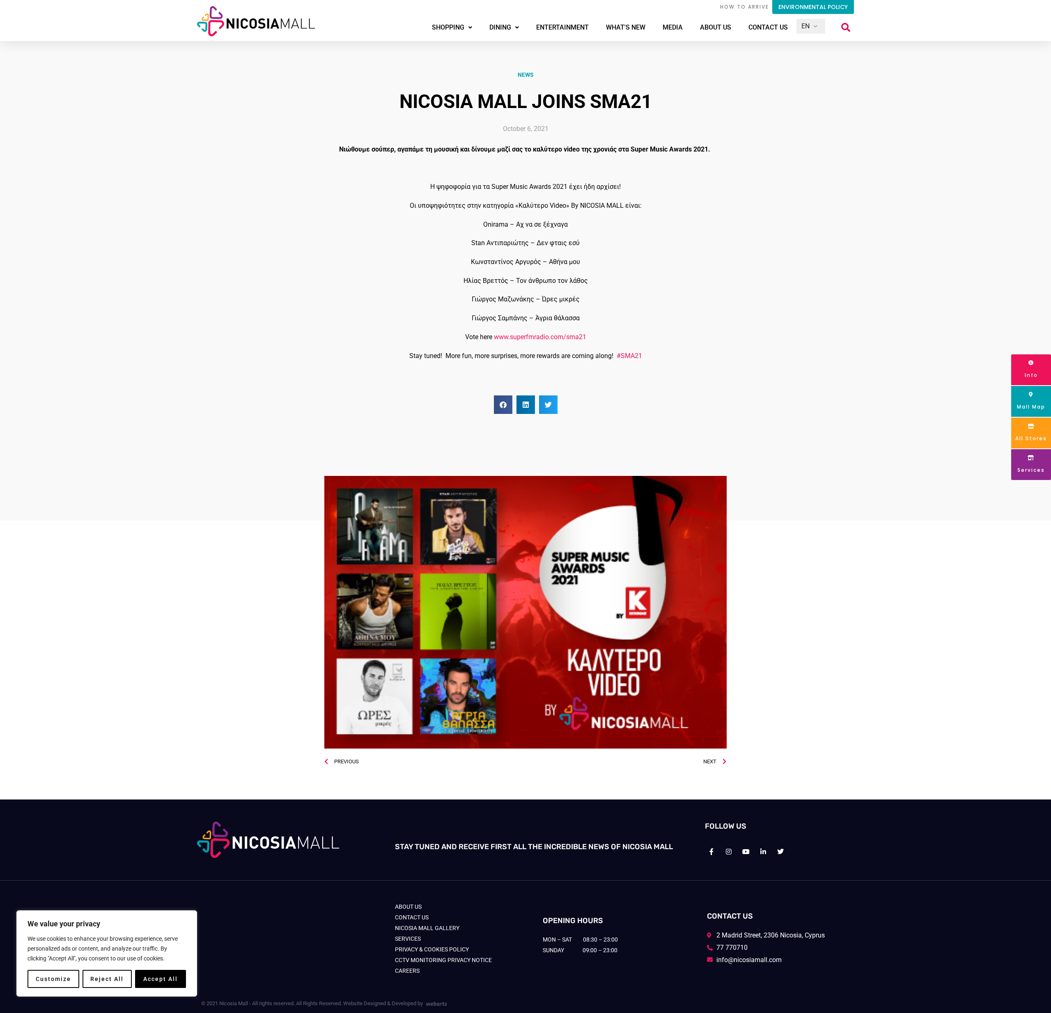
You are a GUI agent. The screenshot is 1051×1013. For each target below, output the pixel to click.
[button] (846, 27)
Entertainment (562, 27)
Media (673, 27)
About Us (715, 27)
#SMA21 (629, 356)
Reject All (107, 979)
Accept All (160, 979)
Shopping (448, 27)
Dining (500, 27)
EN (805, 26)
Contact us (768, 27)
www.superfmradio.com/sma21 (540, 337)
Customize (53, 979)
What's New (625, 27)
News (526, 74)
